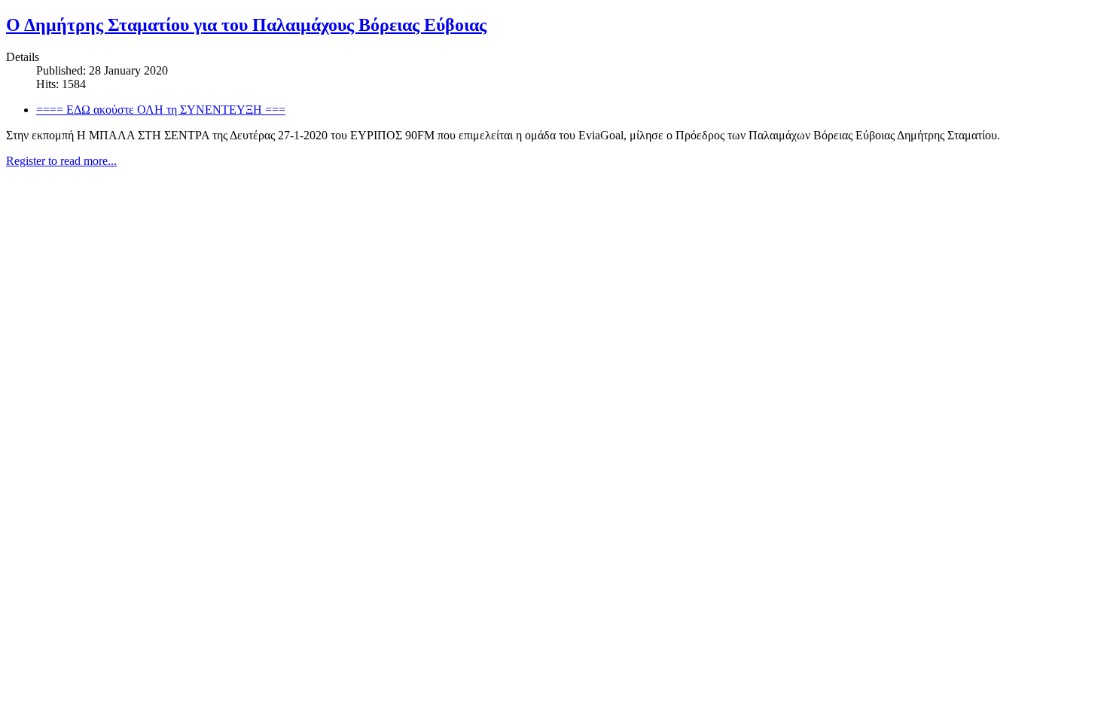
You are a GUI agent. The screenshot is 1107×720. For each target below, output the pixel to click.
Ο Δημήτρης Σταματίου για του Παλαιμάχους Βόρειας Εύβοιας (246, 25)
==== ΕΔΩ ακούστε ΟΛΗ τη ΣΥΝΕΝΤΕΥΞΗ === (160, 109)
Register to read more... (61, 160)
